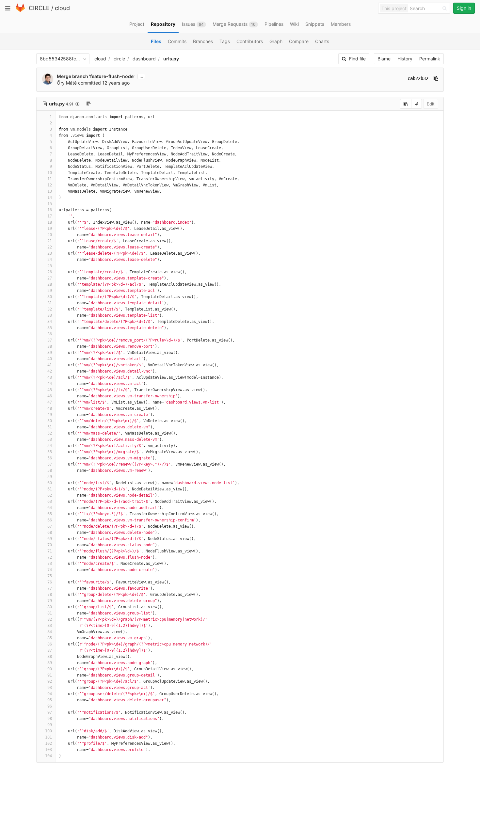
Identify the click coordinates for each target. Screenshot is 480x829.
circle (119, 58)
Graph (275, 41)
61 (49, 489)
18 (49, 222)
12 (49, 185)
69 (49, 538)
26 (49, 272)
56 (49, 458)
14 (49, 197)
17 (49, 216)
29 (49, 290)
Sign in (464, 8)
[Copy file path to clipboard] (89, 104)
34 (49, 321)
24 (49, 259)
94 (49, 694)
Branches (203, 41)
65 (49, 514)
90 (49, 669)
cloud (62, 8)
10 (49, 172)
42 (49, 371)
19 (49, 228)
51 (49, 427)
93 (49, 687)
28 (49, 284)
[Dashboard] (20, 10)
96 (49, 706)
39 (49, 352)
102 (48, 743)
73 (49, 563)
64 (49, 507)
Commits (177, 41)
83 (49, 625)
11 (49, 179)
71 (49, 551)
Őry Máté (67, 83)
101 (48, 737)
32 (49, 309)
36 (49, 334)
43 (49, 377)
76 (49, 582)
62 (49, 495)
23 (49, 253)
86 (49, 644)
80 (49, 607)
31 (49, 303)
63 (49, 501)
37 (49, 340)
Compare (299, 41)
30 (49, 297)
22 (49, 247)
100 (48, 731)
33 (49, 315)
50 (49, 421)
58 (49, 470)
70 (49, 545)
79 (49, 600)
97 (49, 712)
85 (49, 638)
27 (49, 278)
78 (49, 594)
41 (49, 365)
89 (49, 663)
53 (49, 439)
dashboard (144, 58)
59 (49, 476)
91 (49, 675)
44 (49, 383)
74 (49, 569)
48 (49, 408)
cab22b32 (418, 78)
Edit (431, 103)
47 (49, 402)
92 (49, 681)
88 (49, 656)
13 (49, 191)
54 (49, 445)
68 (49, 532)
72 (49, 557)
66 (49, 520)
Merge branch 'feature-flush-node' (96, 76)
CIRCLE (39, 8)
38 (49, 346)
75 (49, 576)
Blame (384, 58)
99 (49, 725)
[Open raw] (416, 104)
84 (49, 632)
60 (49, 483)
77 (49, 588)
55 (49, 452)
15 (49, 203)
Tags (224, 41)
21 (49, 241)
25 (49, 265)
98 (49, 718)
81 (49, 613)
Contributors (249, 41)
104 (48, 756)
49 (49, 414)
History (404, 58)
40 (49, 359)
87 (49, 650)
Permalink (429, 58)
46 (49, 396)
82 (49, 619)
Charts (322, 41)
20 (49, 234)
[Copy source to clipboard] (405, 104)
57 (49, 464)
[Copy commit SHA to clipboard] (436, 78)
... (141, 76)
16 (49, 210)
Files (156, 41)
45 (49, 390)
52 (49, 433)
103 (48, 749)
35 (49, 328)
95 (49, 700)
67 (49, 526)
